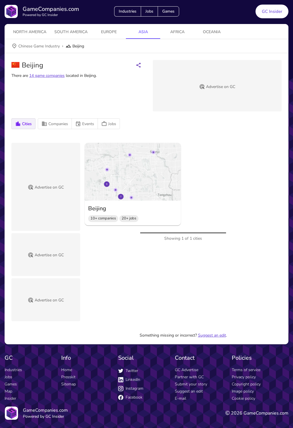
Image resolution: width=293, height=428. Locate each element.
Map (8, 391)
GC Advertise (186, 370)
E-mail (180, 398)
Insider (10, 398)
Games (168, 11)
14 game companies (47, 75)
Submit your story (191, 384)
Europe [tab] (109, 32)
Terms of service (246, 370)
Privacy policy (244, 377)
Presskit (68, 377)
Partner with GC (189, 377)
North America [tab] (29, 32)
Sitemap (68, 384)
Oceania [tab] (212, 32)
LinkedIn (133, 379)
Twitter (132, 370)
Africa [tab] (177, 32)
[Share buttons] (138, 65)
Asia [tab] (143, 32)
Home (66, 370)
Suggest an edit (212, 335)
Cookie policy (243, 398)
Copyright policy (246, 384)
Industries (127, 11)
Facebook (134, 397)
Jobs (149, 11)
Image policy (243, 391)
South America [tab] (71, 32)
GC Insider (272, 11)
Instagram (134, 388)
